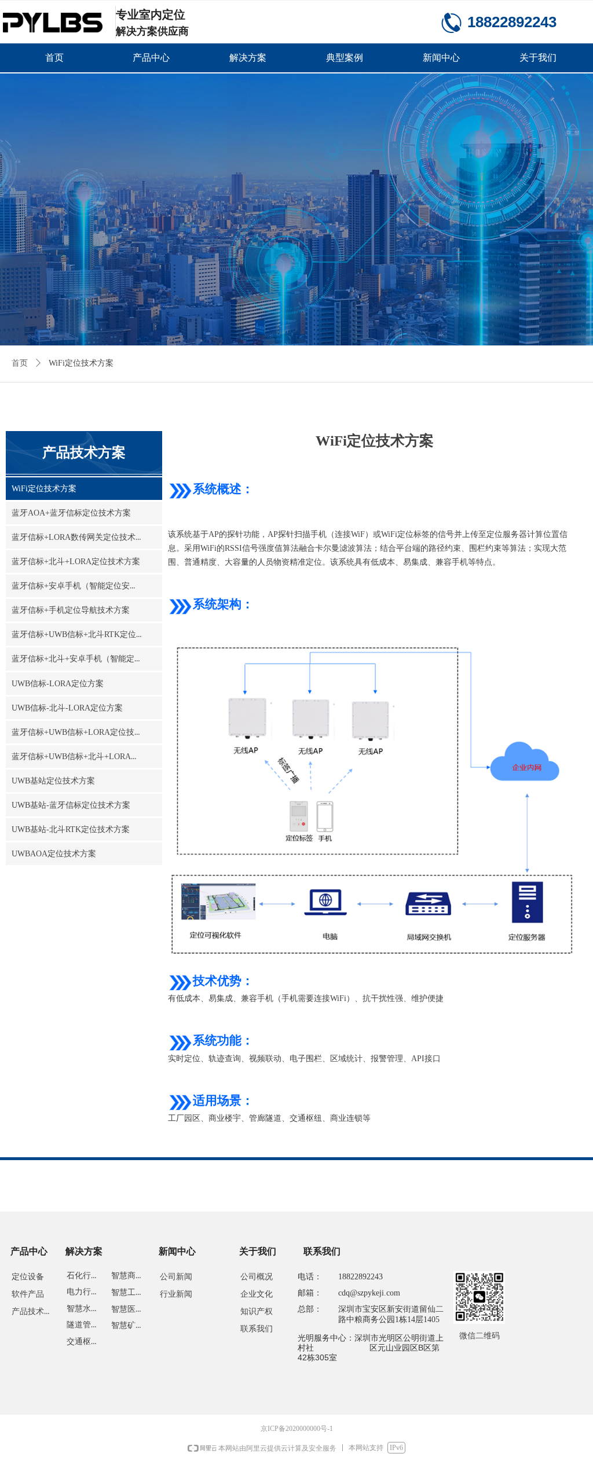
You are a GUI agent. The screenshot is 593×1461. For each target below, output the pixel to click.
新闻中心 (441, 57)
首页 (54, 57)
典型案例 (344, 57)
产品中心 (151, 57)
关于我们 (538, 57)
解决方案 (247, 57)
